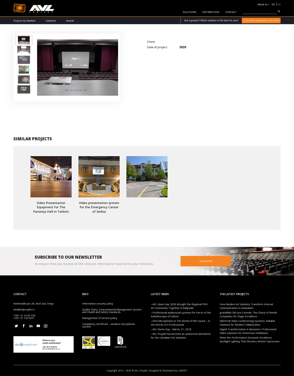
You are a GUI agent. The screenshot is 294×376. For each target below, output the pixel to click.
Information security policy (97, 303)
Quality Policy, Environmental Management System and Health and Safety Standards (112, 311)
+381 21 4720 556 (24, 315)
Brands (70, 20)
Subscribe (205, 261)
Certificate (120, 347)
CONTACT (231, 12)
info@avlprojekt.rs (24, 309)
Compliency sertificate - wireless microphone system (108, 325)
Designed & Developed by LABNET (168, 370)
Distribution (210, 12)
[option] (23, 40)
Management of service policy (99, 318)
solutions (189, 12)
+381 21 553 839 (23, 318)
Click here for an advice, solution (261, 20)
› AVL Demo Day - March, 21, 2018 (171, 329)
